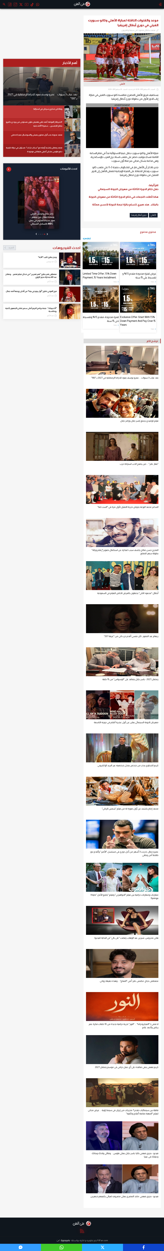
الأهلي (153, 215)
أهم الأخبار (69, 63)
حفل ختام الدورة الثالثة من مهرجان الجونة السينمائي (128, 189)
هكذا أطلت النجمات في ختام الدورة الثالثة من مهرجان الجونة (123, 196)
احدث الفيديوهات (44, 248)
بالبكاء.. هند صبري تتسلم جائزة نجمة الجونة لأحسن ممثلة (125, 204)
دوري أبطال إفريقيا (139, 215)
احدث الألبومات (68, 168)
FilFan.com (102, 1240)
